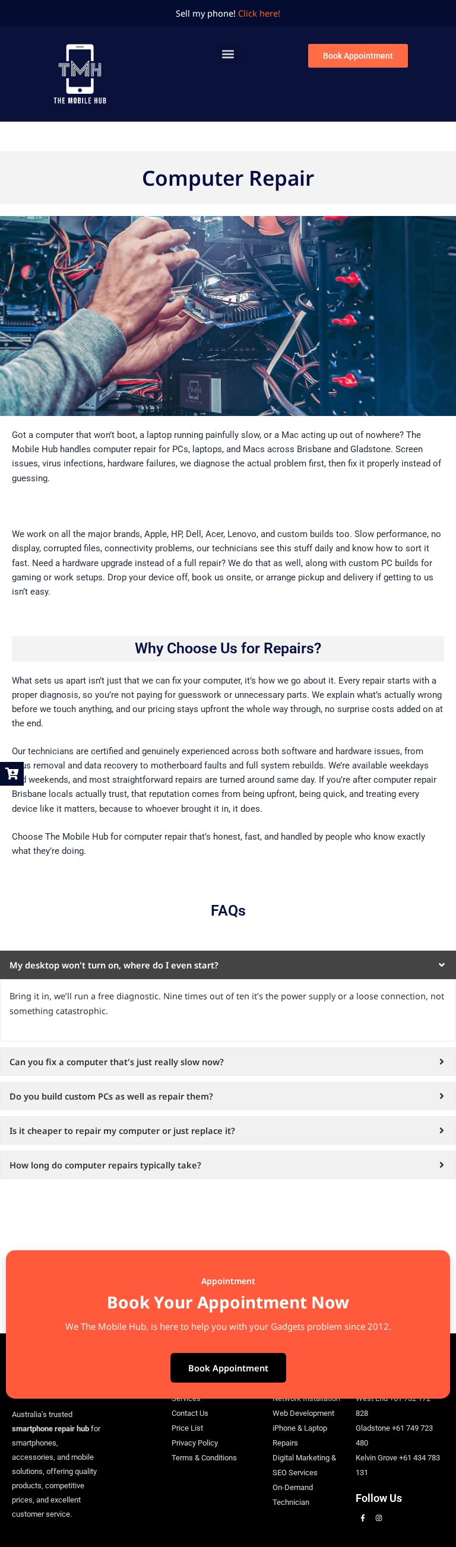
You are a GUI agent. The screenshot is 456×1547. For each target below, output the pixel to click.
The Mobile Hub (76, 836)
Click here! (259, 13)
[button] (228, 53)
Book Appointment (228, 1368)
